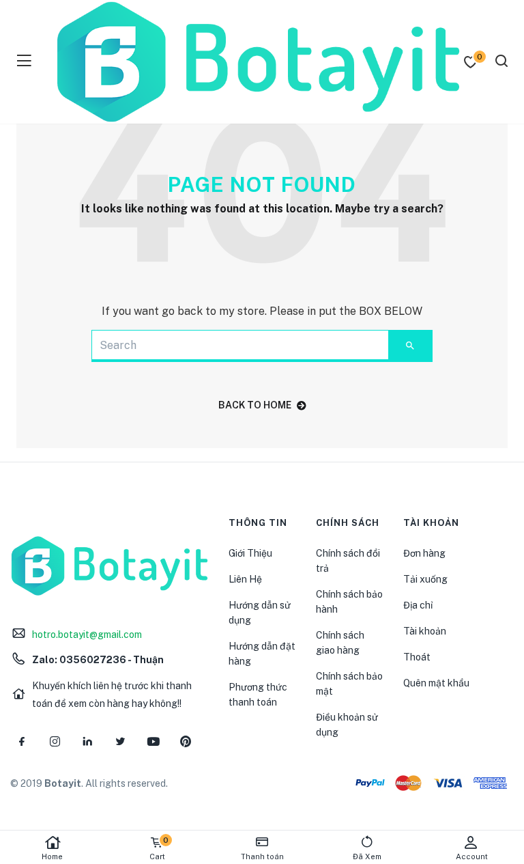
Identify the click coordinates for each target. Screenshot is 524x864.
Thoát (417, 657)
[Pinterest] (185, 741)
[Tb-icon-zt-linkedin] (87, 741)
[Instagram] (54, 741)
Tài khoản (424, 631)
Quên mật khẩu (436, 683)
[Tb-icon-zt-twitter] (120, 741)
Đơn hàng (424, 553)
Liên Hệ (245, 579)
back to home (254, 405)
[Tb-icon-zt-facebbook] (21, 741)
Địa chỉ (418, 605)
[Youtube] (152, 741)
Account (472, 856)
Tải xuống (425, 579)
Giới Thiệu (250, 553)
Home (52, 856)
